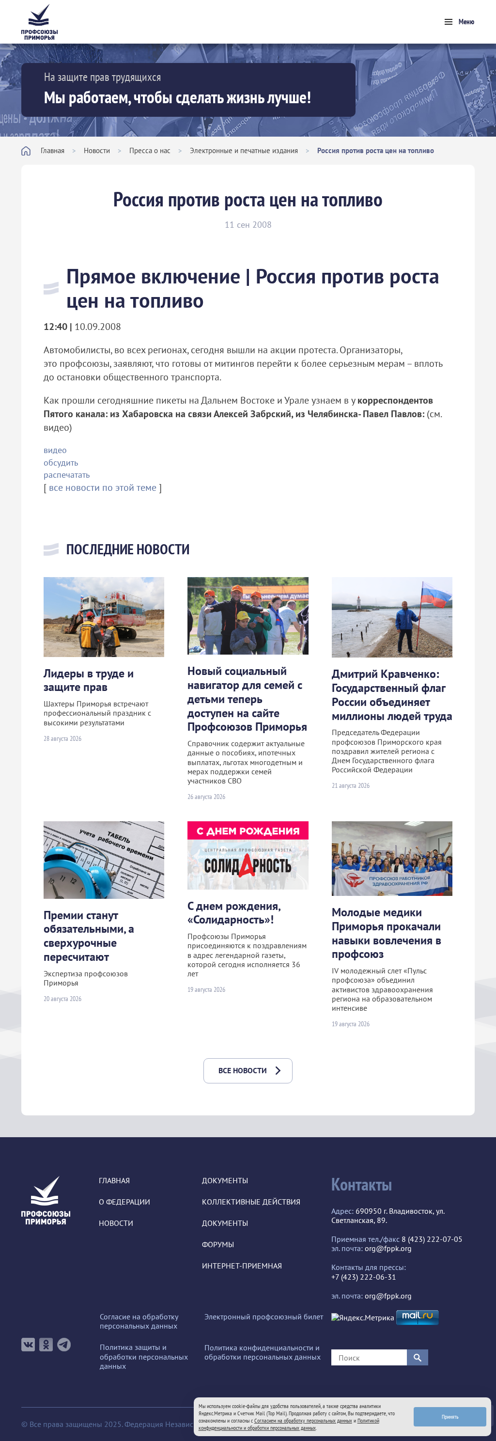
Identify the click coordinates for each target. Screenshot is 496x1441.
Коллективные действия (251, 1201)
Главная (52, 150)
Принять (450, 1416)
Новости (97, 150)
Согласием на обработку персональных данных (303, 1420)
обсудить (61, 462)
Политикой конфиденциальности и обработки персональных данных (289, 1424)
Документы (225, 1180)
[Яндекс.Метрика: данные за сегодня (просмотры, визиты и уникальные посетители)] (362, 1317)
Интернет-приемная (242, 1265)
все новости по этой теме (102, 487)
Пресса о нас (149, 150)
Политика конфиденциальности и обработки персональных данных (262, 1352)
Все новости (242, 1070)
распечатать (67, 474)
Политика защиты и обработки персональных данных (144, 1356)
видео (55, 449)
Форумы (218, 1244)
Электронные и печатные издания (244, 150)
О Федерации (124, 1201)
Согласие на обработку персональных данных (139, 1321)
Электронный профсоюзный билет (263, 1316)
